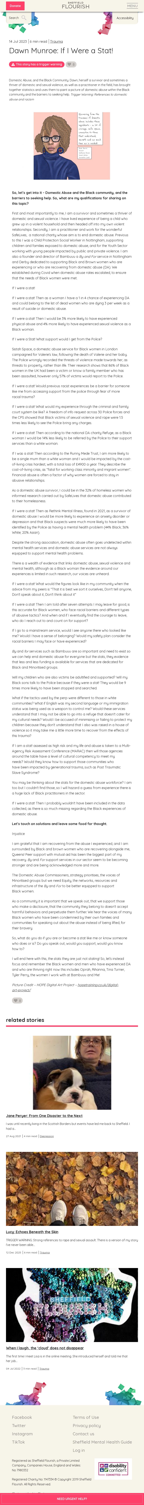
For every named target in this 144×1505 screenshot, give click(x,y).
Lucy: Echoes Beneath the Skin (32, 1232)
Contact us (83, 1433)
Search (14, 18)
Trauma (56, 41)
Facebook (22, 1417)
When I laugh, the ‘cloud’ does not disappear (45, 1348)
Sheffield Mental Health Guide (102, 1442)
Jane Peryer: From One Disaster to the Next (44, 1115)
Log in (79, 1450)
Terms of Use (86, 1417)
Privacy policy (87, 1425)
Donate (15, 6)
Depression (47, 1136)
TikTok (18, 1442)
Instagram (22, 1433)
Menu (132, 6)
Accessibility (125, 18)
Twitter (19, 1425)
